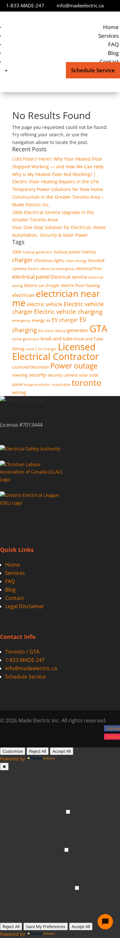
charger (22, 260)
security (37, 374)
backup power (67, 252)
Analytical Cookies (25, 850)
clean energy (76, 260)
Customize (13, 751)
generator (77, 330)
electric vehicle (44, 304)
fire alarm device (52, 331)
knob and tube (57, 338)
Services (108, 35)
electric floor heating (80, 285)
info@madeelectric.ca (80, 5)
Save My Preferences (45, 926)
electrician (23, 295)
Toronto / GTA (22, 651)
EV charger (65, 319)
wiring (19, 392)
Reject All (37, 751)
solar (83, 375)
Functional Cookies (26, 812)
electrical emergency (58, 268)
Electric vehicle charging (68, 311)
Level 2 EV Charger (41, 349)
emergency (21, 320)
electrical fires (89, 268)
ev (48, 320)
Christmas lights (49, 260)
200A (16, 252)
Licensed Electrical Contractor (55, 351)
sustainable (61, 384)
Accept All (61, 751)
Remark (55, 812)
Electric (33, 268)
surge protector (37, 384)
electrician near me (56, 298)
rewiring (20, 375)
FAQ (113, 44)
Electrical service (69, 277)
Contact (109, 61)
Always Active (61, 774)
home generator (25, 339)
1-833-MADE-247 (25, 5)
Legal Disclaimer (24, 606)
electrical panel (31, 276)
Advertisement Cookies (30, 888)
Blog (113, 53)
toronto (86, 382)
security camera (62, 375)
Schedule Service (93, 70)
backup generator (37, 252)
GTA (98, 328)
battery (89, 252)
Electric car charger (42, 285)
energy (38, 320)
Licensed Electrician (30, 367)
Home (111, 27)
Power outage (74, 366)
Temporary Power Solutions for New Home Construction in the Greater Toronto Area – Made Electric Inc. (58, 197)
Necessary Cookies (25, 774)
